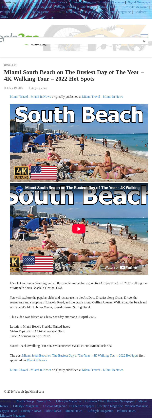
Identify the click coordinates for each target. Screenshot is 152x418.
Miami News (56, 2)
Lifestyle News (66, 7)
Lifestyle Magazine (83, 2)
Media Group (74, 11)
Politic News (88, 7)
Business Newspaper (30, 2)
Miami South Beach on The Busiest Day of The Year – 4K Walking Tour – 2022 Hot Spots (80, 355)
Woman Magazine (41, 7)
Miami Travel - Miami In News (30, 96)
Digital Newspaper (139, 2)
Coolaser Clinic (95, 401)
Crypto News (8, 410)
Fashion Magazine (112, 2)
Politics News (9, 11)
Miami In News (37, 360)
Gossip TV (94, 11)
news (44, 88)
